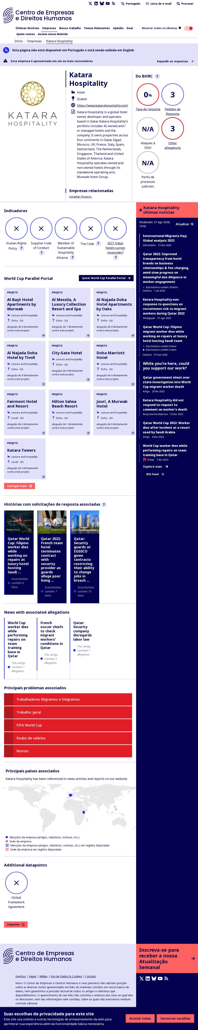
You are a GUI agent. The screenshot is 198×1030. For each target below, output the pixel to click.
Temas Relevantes (97, 28)
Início (19, 41)
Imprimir (13, 924)
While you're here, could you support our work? (166, 366)
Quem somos (25, 34)
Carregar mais (17, 486)
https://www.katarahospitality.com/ (102, 105)
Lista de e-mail (160, 3)
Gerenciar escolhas (175, 1018)
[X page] (90, 4)
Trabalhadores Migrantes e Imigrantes (48, 699)
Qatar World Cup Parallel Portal (103, 278)
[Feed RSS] (113, 4)
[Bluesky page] (102, 4)
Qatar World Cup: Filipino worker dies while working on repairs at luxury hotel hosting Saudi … (18, 555)
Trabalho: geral (28, 712)
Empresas (49, 28)
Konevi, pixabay (87, 529)
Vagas (32, 976)
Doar (130, 28)
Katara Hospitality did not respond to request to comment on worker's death (165, 405)
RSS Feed (152, 474)
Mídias (43, 976)
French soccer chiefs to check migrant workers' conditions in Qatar (51, 635)
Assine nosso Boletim (53, 34)
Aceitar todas (140, 1018)
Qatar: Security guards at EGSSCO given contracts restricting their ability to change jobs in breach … (84, 559)
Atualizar (182, 224)
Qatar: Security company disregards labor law (82, 631)
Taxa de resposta (148, 109)
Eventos (20, 976)
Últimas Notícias (27, 28)
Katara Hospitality (59, 41)
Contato (90, 976)
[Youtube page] (107, 4)
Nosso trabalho (70, 28)
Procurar (187, 3)
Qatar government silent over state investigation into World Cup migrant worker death (167, 382)
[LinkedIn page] (96, 4)
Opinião (118, 28)
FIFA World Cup (29, 725)
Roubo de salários (30, 738)
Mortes (22, 751)
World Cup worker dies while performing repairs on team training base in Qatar (18, 639)
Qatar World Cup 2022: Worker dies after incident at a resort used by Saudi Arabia (166, 427)
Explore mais (152, 466)
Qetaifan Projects (80, 196)
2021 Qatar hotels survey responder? (115, 248)
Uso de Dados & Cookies (66, 976)
